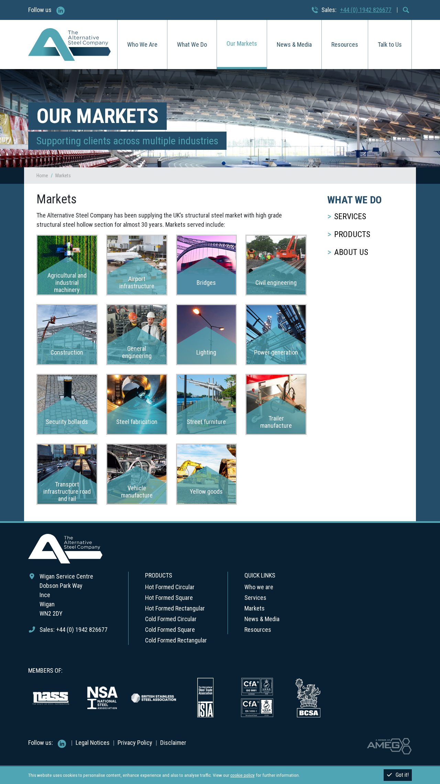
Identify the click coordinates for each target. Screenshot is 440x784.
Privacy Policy (135, 742)
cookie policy (242, 775)
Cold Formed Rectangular (176, 640)
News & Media (294, 44)
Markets (254, 608)
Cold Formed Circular (171, 619)
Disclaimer (173, 742)
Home (42, 175)
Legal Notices (93, 742)
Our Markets (242, 43)
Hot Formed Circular (170, 587)
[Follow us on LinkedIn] (60, 9)
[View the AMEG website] (389, 745)
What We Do (192, 44)
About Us (351, 252)
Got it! (402, 775)
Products (352, 234)
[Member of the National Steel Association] (102, 697)
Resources (344, 44)
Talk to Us (390, 44)
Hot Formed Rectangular (175, 608)
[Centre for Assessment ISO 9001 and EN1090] (256, 697)
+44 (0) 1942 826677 (366, 9)
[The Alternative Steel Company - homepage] (69, 44)
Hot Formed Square (169, 597)
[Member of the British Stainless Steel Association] (153, 697)
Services (350, 216)
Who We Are (142, 44)
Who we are (258, 587)
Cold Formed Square (170, 629)
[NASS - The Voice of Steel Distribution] (50, 697)
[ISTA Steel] (205, 697)
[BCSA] (308, 697)
